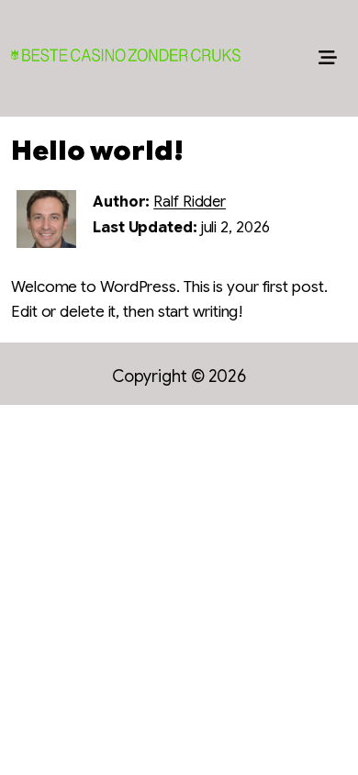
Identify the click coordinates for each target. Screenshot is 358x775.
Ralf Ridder (189, 202)
